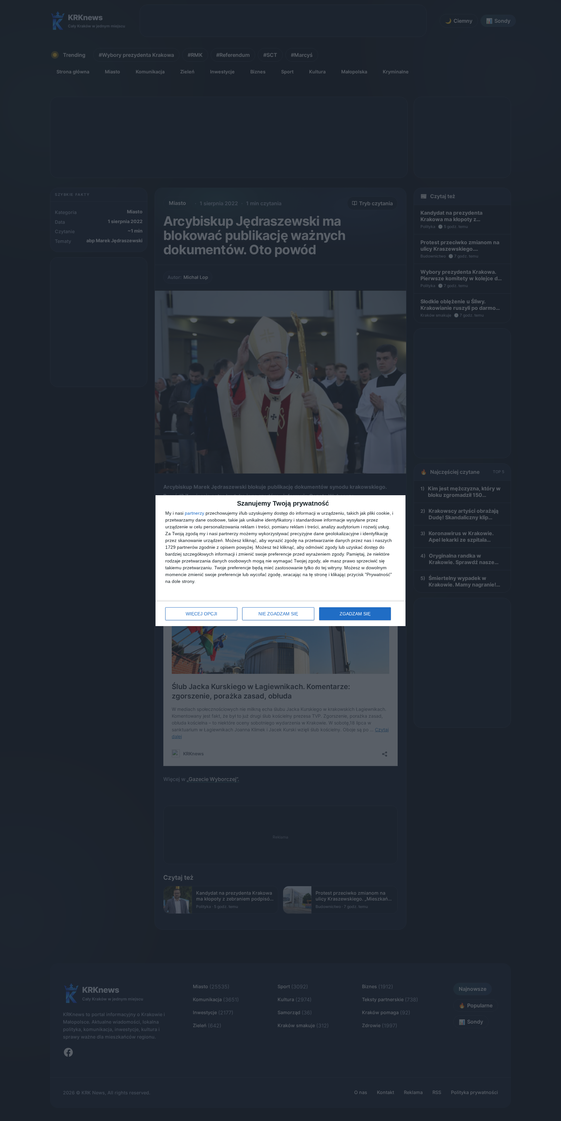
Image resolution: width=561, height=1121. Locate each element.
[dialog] (280, 560)
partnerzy (194, 513)
